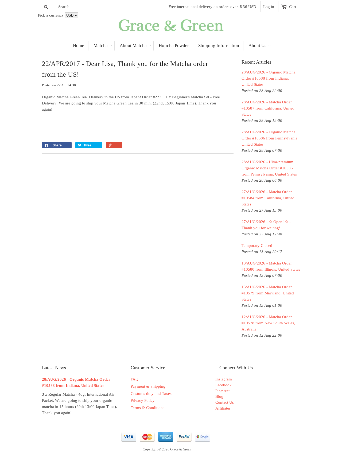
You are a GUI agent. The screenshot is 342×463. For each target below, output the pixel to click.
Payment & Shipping (148, 386)
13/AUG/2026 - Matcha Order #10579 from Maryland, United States (268, 293)
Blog (219, 396)
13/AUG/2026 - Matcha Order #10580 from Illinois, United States (271, 266)
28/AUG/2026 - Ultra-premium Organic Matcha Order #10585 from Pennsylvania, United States (269, 168)
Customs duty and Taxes (151, 393)
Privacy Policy (143, 400)
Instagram (223, 379)
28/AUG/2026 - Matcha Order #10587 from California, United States (268, 108)
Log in (268, 7)
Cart (292, 7)
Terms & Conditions (147, 408)
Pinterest (222, 391)
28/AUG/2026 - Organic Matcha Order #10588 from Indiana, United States (269, 78)
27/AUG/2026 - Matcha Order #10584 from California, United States (268, 198)
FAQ (134, 379)
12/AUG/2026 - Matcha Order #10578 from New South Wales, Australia (268, 323)
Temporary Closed (257, 245)
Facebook (223, 385)
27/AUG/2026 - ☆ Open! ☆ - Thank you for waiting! (266, 225)
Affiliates (223, 408)
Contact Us (224, 402)
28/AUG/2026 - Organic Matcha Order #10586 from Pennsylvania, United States (270, 138)
